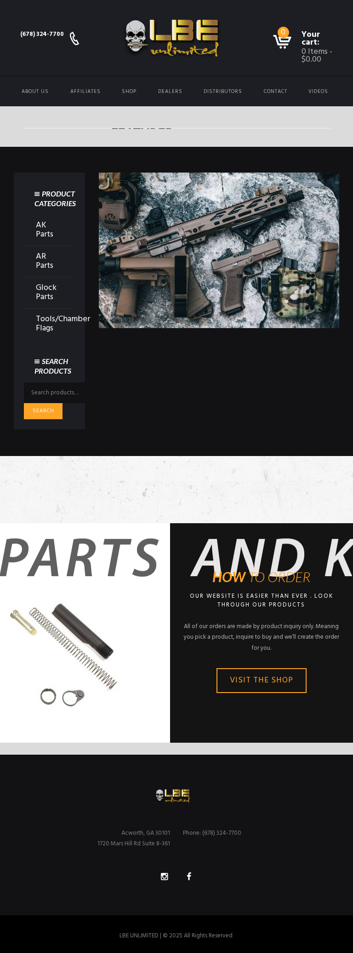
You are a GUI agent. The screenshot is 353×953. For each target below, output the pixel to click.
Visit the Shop (261, 680)
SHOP (129, 91)
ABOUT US (35, 91)
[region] (219, 250)
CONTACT (275, 91)
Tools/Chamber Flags (63, 323)
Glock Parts (46, 292)
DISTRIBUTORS (223, 91)
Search (43, 411)
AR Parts (44, 261)
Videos (318, 91)
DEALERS (170, 91)
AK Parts (44, 230)
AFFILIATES (85, 91)
